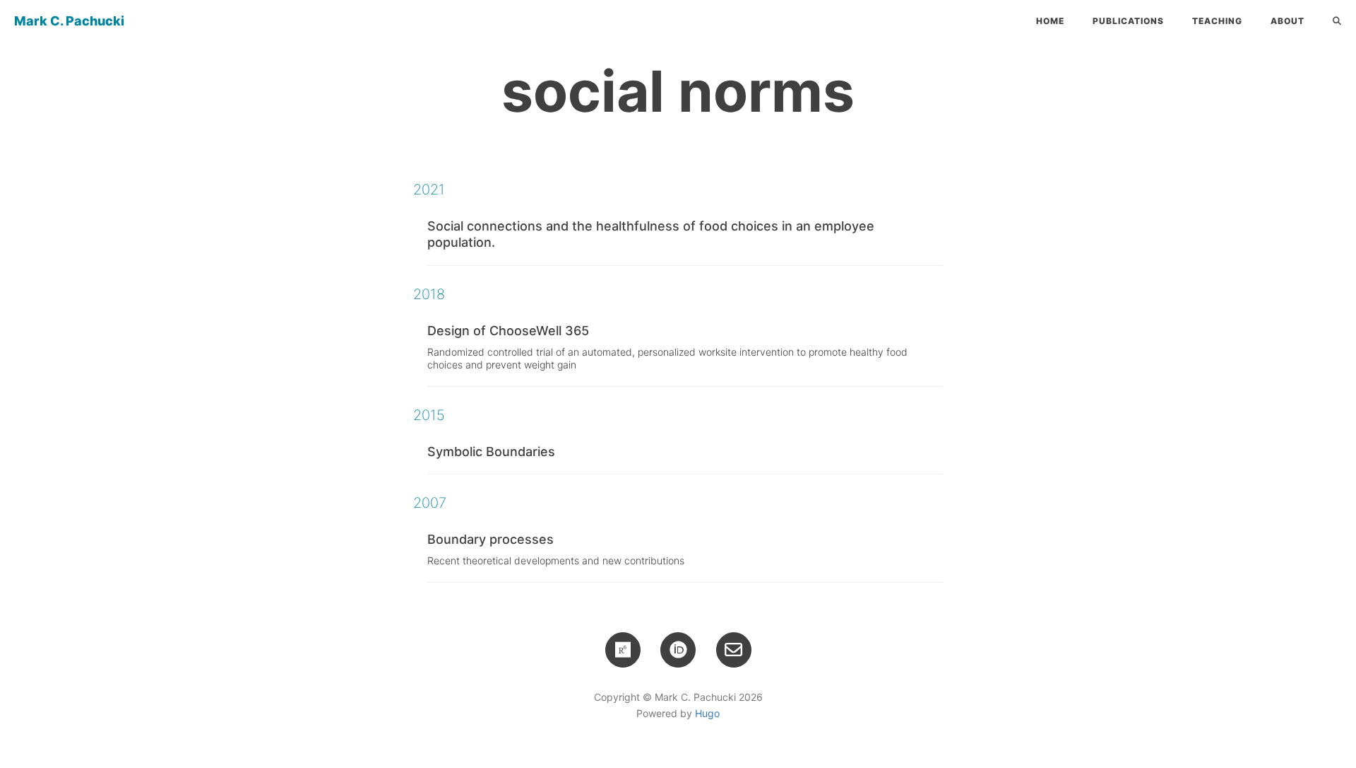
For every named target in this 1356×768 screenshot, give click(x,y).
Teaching (1217, 21)
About (1287, 21)
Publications (1128, 21)
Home (1050, 21)
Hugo (707, 713)
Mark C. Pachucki (69, 20)
